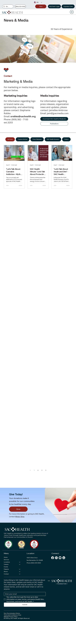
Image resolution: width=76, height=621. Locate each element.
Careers (6, 564)
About (6, 571)
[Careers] (19, 564)
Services (6, 559)
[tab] (10, 139)
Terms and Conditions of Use (12, 615)
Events (6, 567)
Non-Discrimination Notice (12, 613)
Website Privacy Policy (11, 616)
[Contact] (19, 574)
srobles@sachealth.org (23, 116)
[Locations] (19, 562)
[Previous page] (30, 470)
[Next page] (45, 470)
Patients (6, 569)
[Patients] (19, 569)
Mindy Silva (19, 517)
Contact (6, 574)
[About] (19, 571)
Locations (7, 562)
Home (6, 557)
